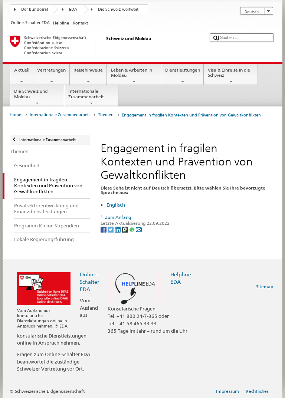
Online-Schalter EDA (89, 281)
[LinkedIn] (118, 229)
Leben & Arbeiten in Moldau (131, 72)
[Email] (139, 229)
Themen (106, 114)
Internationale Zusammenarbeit (86, 93)
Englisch (116, 205)
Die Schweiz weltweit (118, 9)
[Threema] (125, 229)
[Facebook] (104, 229)
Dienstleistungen (182, 70)
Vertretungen (51, 70)
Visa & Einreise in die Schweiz (229, 72)
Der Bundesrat (34, 9)
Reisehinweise (88, 70)
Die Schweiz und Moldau (31, 93)
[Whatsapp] (132, 229)
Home (15, 114)
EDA (73, 9)
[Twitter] (111, 229)
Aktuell (21, 70)
